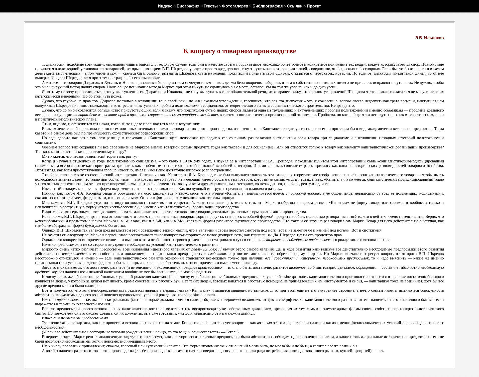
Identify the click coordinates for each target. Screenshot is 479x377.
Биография (188, 6)
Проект (314, 6)
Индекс (165, 6)
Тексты (211, 6)
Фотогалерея (235, 6)
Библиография (267, 6)
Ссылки (295, 6)
